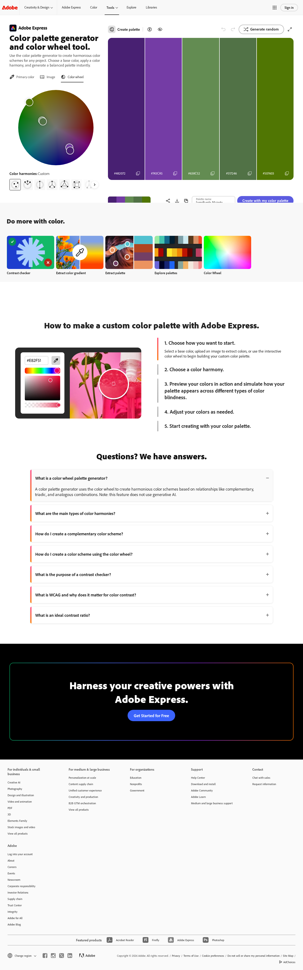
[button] (274, 7)
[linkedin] (69, 955)
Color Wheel (212, 273)
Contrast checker (18, 273)
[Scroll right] (94, 184)
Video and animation (20, 801)
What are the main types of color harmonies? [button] (75, 513)
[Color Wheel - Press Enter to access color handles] (55, 127)
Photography (15, 789)
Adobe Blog (14, 924)
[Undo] (223, 29)
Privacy (176, 955)
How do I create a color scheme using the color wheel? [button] (84, 554)
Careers (12, 867)
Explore (131, 7)
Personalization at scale (82, 777)
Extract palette (115, 273)
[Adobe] (9, 7)
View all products (18, 833)
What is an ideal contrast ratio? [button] (62, 615)
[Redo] (233, 29)
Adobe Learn (198, 797)
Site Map (288, 955)
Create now (31, 252)
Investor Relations (18, 892)
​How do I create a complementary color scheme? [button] (79, 533)
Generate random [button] (264, 29)
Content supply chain (81, 784)
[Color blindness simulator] (160, 29)
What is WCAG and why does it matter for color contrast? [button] (85, 594)
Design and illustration (21, 795)
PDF (10, 808)
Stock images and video (21, 827)
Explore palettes (166, 273)
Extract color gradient (71, 273)
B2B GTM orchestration (82, 803)
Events (11, 873)
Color (93, 7)
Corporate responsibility (22, 886)
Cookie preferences (213, 955)
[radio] (15, 184)
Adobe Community (202, 790)
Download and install (203, 784)
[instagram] (53, 955)
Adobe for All (15, 918)
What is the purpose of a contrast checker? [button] (73, 574)
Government (137, 790)
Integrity (13, 911)
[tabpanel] (55, 138)
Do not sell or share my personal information (253, 955)
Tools (110, 7)
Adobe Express (71, 7)
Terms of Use (191, 955)
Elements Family (17, 820)
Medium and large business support (212, 803)
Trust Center (15, 905)
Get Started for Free (151, 715)
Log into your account (20, 854)
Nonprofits (136, 784)
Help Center (198, 777)
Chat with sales (261, 777)
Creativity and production (83, 797)
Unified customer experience (85, 790)
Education (135, 777)
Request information (264, 784)
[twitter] (61, 955)
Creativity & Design (36, 7)
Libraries (151, 7)
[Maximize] (290, 29)
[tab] (21, 77)
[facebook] (45, 955)
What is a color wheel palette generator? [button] (71, 478)
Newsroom (14, 879)
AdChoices (289, 962)
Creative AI (14, 782)
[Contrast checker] (149, 29)
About (11, 860)
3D (9, 814)
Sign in (289, 7)
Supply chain (15, 899)
